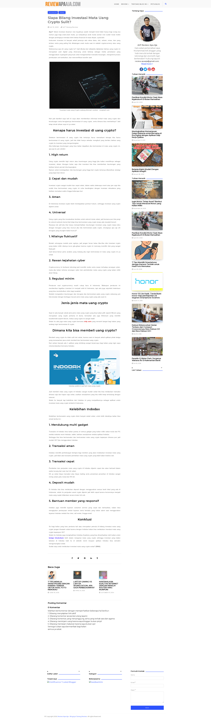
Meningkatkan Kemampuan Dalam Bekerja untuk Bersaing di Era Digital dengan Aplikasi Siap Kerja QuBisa (147, 134)
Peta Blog (155, 4)
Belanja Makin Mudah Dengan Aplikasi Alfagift (145, 170)
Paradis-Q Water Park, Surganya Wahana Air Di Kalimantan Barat (146, 359)
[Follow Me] (145, 69)
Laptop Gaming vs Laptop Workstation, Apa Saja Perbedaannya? (84, 585)
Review (124, 4)
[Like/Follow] (141, 69)
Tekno (62, 12)
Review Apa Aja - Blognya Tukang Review (72, 716)
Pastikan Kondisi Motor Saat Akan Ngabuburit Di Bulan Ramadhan (147, 98)
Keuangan (53, 12)
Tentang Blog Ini (139, 4)
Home (116, 4)
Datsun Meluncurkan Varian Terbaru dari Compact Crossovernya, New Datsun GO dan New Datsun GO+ (146, 328)
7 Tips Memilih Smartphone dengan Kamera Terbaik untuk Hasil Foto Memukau (59, 586)
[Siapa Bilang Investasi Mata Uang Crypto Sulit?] (72, 558)
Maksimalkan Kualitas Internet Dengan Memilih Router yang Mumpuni (108, 586)
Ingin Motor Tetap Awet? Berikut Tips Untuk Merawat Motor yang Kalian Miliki (147, 204)
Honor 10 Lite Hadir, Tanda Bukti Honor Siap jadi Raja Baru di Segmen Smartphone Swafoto (146, 296)
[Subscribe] (153, 69)
